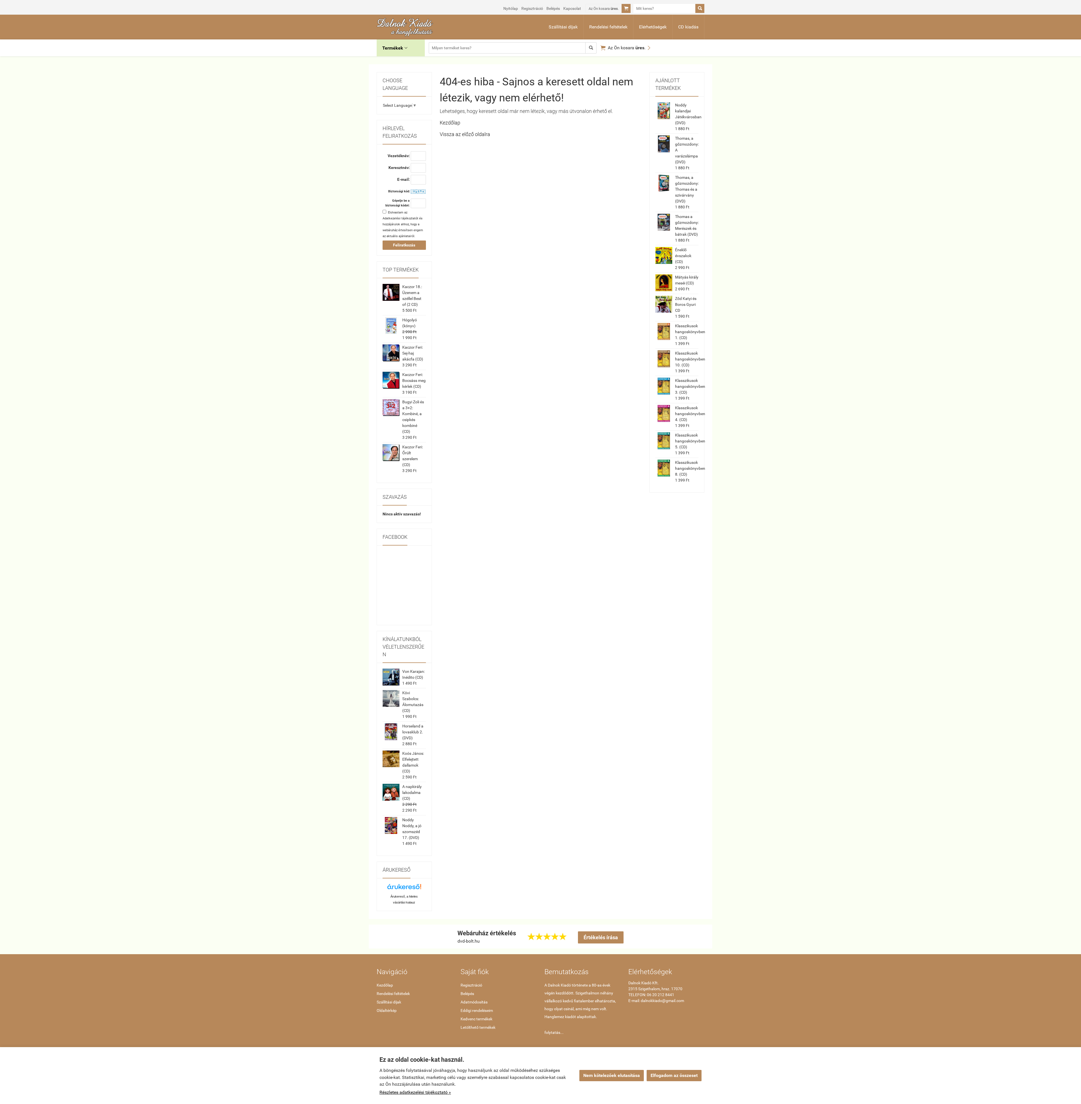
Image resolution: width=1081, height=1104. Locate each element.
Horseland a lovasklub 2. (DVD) (412, 732)
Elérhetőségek (653, 27)
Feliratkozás (404, 245)
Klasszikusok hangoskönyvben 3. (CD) (690, 386)
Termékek (394, 48)
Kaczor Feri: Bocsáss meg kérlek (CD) (414, 380)
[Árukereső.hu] (404, 888)
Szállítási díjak (563, 27)
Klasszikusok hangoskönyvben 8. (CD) (690, 468)
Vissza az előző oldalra (465, 134)
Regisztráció (532, 8)
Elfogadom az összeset (674, 1075)
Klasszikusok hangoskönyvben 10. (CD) (690, 359)
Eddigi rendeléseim (477, 1010)
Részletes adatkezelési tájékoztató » (415, 1092)
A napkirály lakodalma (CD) (412, 792)
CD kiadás (688, 27)
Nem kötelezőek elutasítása (611, 1075)
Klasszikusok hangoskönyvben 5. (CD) (690, 441)
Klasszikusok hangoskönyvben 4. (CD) (690, 414)
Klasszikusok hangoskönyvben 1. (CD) (690, 332)
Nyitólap (510, 8)
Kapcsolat (572, 8)
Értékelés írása (601, 937)
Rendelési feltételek (608, 27)
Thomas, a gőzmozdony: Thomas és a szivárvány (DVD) (687, 189)
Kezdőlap (450, 123)
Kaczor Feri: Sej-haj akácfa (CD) (412, 353)
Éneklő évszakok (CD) (683, 256)
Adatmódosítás (474, 1002)
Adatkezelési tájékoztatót (400, 218)
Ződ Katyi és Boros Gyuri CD (685, 304)
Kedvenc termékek (476, 1019)
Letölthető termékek (478, 1027)
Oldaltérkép (387, 1010)
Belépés (553, 8)
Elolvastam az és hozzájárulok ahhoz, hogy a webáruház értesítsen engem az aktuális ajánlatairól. (403, 224)
